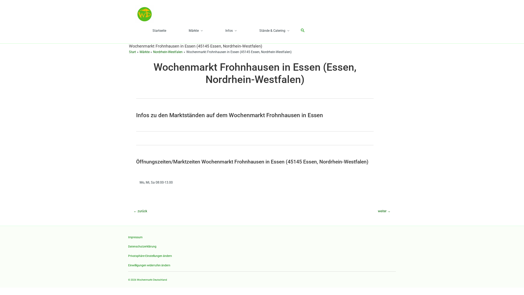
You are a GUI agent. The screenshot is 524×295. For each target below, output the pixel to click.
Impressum (135, 237)
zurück (140, 211)
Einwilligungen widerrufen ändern (149, 265)
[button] (303, 30)
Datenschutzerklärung (142, 246)
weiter (384, 211)
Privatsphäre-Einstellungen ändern (150, 256)
